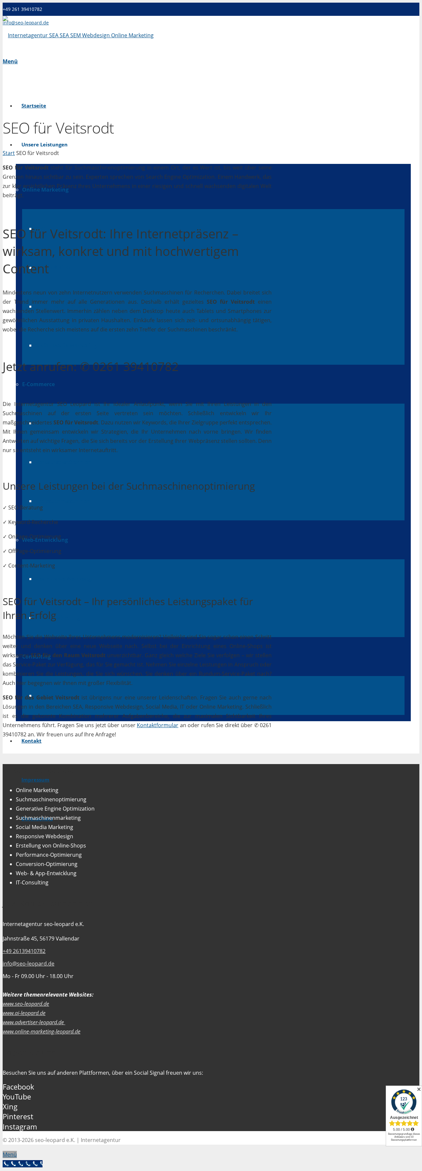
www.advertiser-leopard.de (34, 1022)
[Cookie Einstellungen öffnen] (14, 1162)
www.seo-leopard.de (26, 1003)
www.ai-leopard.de (24, 1013)
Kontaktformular (157, 725)
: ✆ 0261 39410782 (91, 366)
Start (9, 153)
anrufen (52, 366)
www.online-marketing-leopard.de (41, 1031)
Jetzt (15, 366)
